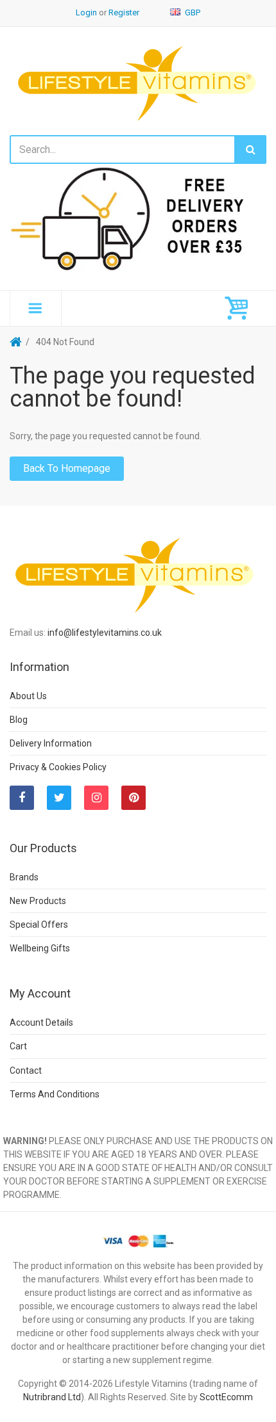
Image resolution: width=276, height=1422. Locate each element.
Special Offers (39, 924)
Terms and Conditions (54, 1094)
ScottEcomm (226, 1397)
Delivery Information (51, 743)
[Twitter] (59, 798)
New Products (38, 901)
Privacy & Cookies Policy (58, 767)
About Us (28, 696)
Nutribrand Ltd (52, 1397)
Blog (19, 720)
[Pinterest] (133, 798)
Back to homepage (66, 468)
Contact (26, 1070)
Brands (24, 877)
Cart (18, 1046)
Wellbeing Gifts (40, 948)
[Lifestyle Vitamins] (138, 82)
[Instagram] (96, 798)
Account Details (41, 1022)
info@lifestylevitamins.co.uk (104, 632)
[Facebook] (22, 798)
